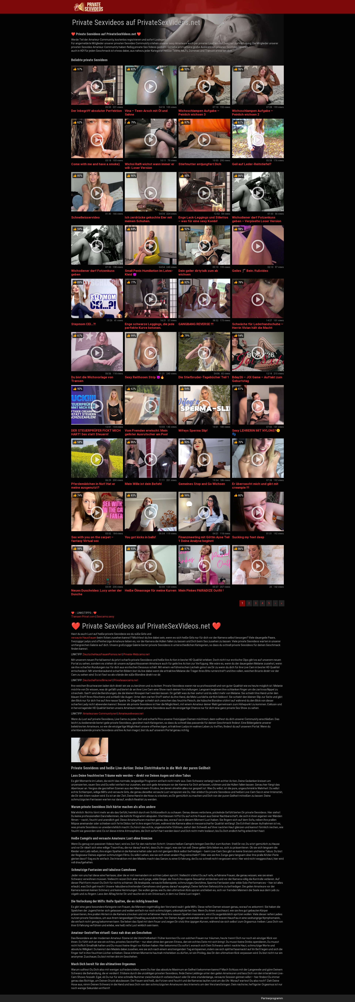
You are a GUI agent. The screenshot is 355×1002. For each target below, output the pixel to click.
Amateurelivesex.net (131, 713)
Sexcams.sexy (105, 616)
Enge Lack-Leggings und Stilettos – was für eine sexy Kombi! (203, 219)
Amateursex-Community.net (100, 713)
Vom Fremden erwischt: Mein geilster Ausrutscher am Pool (146, 432)
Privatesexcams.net (126, 680)
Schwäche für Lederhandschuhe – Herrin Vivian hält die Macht (257, 326)
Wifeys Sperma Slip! (193, 430)
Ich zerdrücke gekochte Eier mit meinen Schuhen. (148, 219)
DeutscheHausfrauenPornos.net (102, 654)
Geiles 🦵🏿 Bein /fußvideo (250, 271)
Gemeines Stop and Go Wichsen (201, 484)
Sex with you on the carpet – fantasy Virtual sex (92, 539)
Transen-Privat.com (83, 616)
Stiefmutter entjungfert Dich (199, 164)
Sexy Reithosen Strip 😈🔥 (144, 377)
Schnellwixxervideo (85, 217)
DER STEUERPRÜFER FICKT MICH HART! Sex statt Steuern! (96, 432)
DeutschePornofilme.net (97, 680)
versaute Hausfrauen (84, 637)
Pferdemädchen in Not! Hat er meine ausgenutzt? (93, 485)
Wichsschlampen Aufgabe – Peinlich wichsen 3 (198, 112)
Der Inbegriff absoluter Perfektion (96, 111)
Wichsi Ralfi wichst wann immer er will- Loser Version (149, 166)
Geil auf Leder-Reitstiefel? (251, 164)
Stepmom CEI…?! (83, 324)
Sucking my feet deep (248, 537)
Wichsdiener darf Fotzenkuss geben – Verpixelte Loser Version (256, 219)
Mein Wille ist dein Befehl (143, 484)
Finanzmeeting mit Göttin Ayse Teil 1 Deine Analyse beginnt (203, 539)
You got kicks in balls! (140, 537)
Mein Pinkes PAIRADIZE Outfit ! (201, 590)
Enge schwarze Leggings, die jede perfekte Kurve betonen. (149, 326)
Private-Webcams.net (137, 654)
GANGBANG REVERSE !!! (196, 324)
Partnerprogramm (272, 998)
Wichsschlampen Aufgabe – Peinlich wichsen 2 (252, 112)
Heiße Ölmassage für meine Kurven (150, 590)
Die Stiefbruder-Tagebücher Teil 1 (203, 377)
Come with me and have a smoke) (95, 164)
